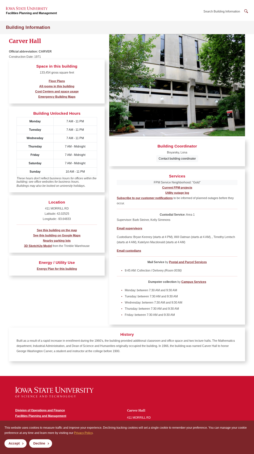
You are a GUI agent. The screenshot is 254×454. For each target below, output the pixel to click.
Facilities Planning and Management (31, 13)
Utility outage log (177, 192)
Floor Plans (57, 81)
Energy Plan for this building (57, 268)
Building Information (28, 27)
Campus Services (193, 281)
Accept (14, 443)
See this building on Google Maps (57, 235)
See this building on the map (57, 230)
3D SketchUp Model (38, 245)
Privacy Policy (83, 432)
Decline (39, 443)
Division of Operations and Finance (40, 410)
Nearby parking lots (57, 240)
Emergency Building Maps (56, 96)
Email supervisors (129, 228)
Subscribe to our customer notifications (145, 198)
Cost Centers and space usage (57, 91)
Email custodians (129, 250)
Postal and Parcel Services (188, 262)
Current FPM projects (177, 187)
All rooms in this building (56, 86)
